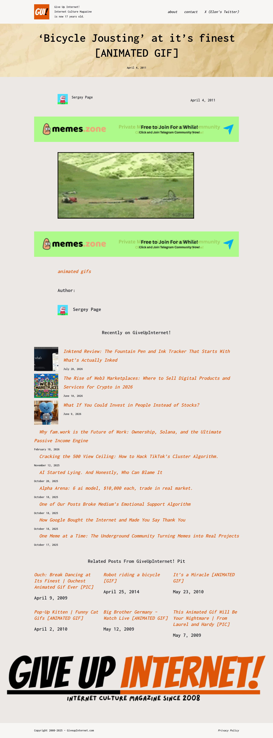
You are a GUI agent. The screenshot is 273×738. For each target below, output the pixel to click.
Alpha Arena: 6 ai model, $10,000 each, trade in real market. (116, 488)
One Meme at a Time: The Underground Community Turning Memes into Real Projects (139, 536)
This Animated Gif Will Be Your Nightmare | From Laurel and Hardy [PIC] (205, 618)
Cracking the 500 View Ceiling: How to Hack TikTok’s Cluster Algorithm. (128, 456)
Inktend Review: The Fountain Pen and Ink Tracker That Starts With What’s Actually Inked (146, 355)
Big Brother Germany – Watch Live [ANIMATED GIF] (135, 615)
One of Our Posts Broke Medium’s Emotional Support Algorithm (114, 504)
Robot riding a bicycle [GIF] (131, 577)
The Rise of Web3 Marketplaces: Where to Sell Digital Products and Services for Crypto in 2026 (146, 382)
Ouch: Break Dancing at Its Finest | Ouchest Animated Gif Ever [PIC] (63, 581)
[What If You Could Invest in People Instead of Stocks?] (46, 413)
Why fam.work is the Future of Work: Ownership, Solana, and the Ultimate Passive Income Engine (127, 436)
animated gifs (74, 271)
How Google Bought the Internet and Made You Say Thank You (112, 520)
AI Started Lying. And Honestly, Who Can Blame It (100, 472)
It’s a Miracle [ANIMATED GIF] (203, 577)
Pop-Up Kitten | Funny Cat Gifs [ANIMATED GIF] (66, 615)
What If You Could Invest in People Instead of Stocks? (131, 405)
